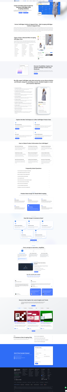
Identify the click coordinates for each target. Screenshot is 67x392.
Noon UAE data (33, 382)
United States (22, 384)
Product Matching (36, 374)
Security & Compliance (49, 374)
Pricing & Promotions (30, 372)
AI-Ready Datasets (43, 375)
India (31, 384)
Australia (41, 384)
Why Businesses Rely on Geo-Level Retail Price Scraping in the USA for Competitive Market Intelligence (33, 323)
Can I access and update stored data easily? (23, 185)
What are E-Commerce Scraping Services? (39, 336)
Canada (45, 384)
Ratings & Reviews (30, 374)
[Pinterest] (16, 379)
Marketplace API (46, 382)
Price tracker (37, 382)
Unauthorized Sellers (37, 373)
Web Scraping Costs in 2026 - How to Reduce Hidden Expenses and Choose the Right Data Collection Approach (20, 323)
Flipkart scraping (29, 382)
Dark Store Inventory (43, 373)
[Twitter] (15, 379)
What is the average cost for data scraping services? (24, 174)
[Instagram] (18, 379)
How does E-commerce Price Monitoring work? (39, 341)
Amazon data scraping (19, 382)
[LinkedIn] (17, 379)
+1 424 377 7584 (16, 378)
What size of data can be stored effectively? (23, 183)
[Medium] (19, 379)
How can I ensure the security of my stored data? (23, 181)
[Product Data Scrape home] (16, 1)
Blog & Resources (49, 372)
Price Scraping (23, 372)
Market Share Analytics (31, 373)
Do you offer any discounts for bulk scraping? (23, 176)
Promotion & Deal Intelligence (25, 374)
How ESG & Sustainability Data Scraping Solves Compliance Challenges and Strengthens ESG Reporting (46, 323)
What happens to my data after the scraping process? (24, 187)
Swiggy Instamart (42, 372)
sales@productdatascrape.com (17, 377)
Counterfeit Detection (37, 372)
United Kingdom (27, 384)
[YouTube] (20, 379)
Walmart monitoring (25, 382)
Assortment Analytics (24, 373)
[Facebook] (14, 379)
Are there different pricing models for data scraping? (24, 172)
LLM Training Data (42, 376)
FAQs (48, 373)
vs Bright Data (49, 376)
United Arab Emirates (36, 384)
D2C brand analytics (42, 382)
